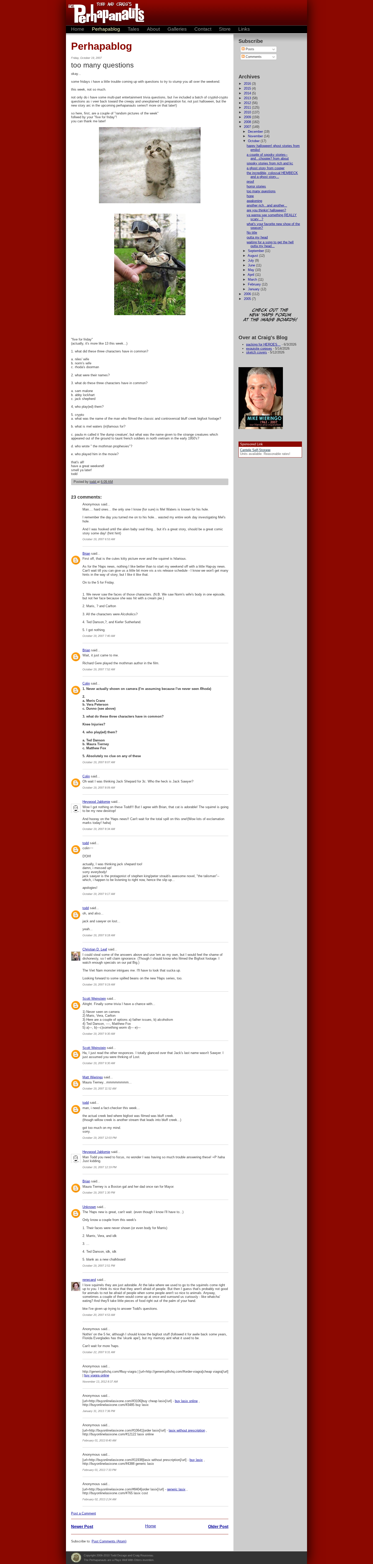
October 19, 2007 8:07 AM (98, 762)
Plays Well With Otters (76, 1558)
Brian (86, 553)
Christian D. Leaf (94, 949)
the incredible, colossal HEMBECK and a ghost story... (272, 175)
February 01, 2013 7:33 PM (99, 1469)
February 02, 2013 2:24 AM (99, 1499)
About (153, 29)
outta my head (257, 237)
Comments (253, 57)
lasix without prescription (187, 1430)
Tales (133, 29)
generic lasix (176, 1489)
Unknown (89, 1207)
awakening (254, 201)
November (256, 136)
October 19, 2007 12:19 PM (99, 1167)
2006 (248, 294)
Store (225, 29)
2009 (248, 117)
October (254, 141)
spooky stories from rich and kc (270, 163)
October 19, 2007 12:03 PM (99, 1137)
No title (252, 232)
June (252, 265)
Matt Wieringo (92, 1077)
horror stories (256, 186)
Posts (249, 49)
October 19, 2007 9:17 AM (98, 893)
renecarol (89, 1280)
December (256, 131)
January (254, 289)
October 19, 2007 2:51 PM (98, 1265)
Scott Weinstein (94, 998)
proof (250, 181)
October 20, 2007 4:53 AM (98, 1314)
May (251, 270)
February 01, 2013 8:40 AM (99, 1440)
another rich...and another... (267, 205)
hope (250, 196)
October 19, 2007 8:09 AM (98, 787)
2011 (248, 107)
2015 (248, 88)
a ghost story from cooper (265, 168)
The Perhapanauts (104, 12)
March (253, 279)
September (256, 251)
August (253, 256)
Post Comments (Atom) (109, 1541)
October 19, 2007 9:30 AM (98, 1033)
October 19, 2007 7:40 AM (98, 635)
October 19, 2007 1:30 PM (98, 1192)
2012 (248, 103)
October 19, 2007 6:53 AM (98, 539)
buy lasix (196, 1460)
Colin (86, 683)
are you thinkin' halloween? (266, 210)
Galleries (177, 29)
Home (77, 29)
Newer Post (82, 1526)
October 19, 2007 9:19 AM (98, 984)
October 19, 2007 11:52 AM (99, 1088)
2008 (248, 122)
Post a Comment (83, 1513)
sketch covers (256, 352)
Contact (202, 29)
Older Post (218, 1526)
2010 (248, 112)
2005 (248, 299)
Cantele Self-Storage (255, 450)
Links (244, 29)
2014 (248, 93)
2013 (248, 98)
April (251, 275)
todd (85, 843)
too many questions (261, 191)
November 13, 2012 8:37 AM (100, 1381)
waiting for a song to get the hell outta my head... (270, 244)
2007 (248, 127)
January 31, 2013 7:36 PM (98, 1411)
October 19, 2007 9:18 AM (98, 935)
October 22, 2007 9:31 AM (98, 1352)
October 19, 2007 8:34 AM (98, 828)
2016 (248, 84)
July (251, 260)
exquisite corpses (259, 348)
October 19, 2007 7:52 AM (98, 669)
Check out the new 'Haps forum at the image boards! (270, 315)
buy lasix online (186, 1401)
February (255, 284)
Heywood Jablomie (96, 802)
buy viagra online (96, 1375)
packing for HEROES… (263, 344)
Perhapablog (106, 29)
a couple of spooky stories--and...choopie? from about (268, 157)
